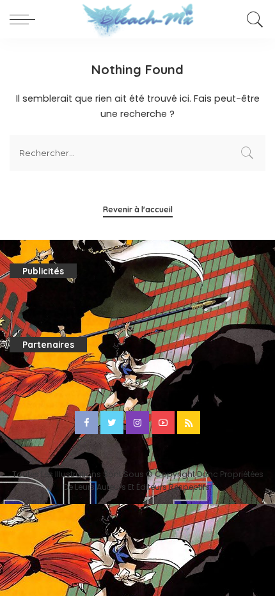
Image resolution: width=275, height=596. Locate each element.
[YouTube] (163, 422)
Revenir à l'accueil (138, 209)
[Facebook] (86, 422)
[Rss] (188, 422)
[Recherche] (252, 19)
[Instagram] (137, 422)
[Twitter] (111, 422)
